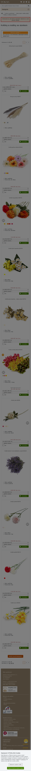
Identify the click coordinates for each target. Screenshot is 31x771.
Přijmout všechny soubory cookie (15, 768)
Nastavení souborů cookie (15, 764)
